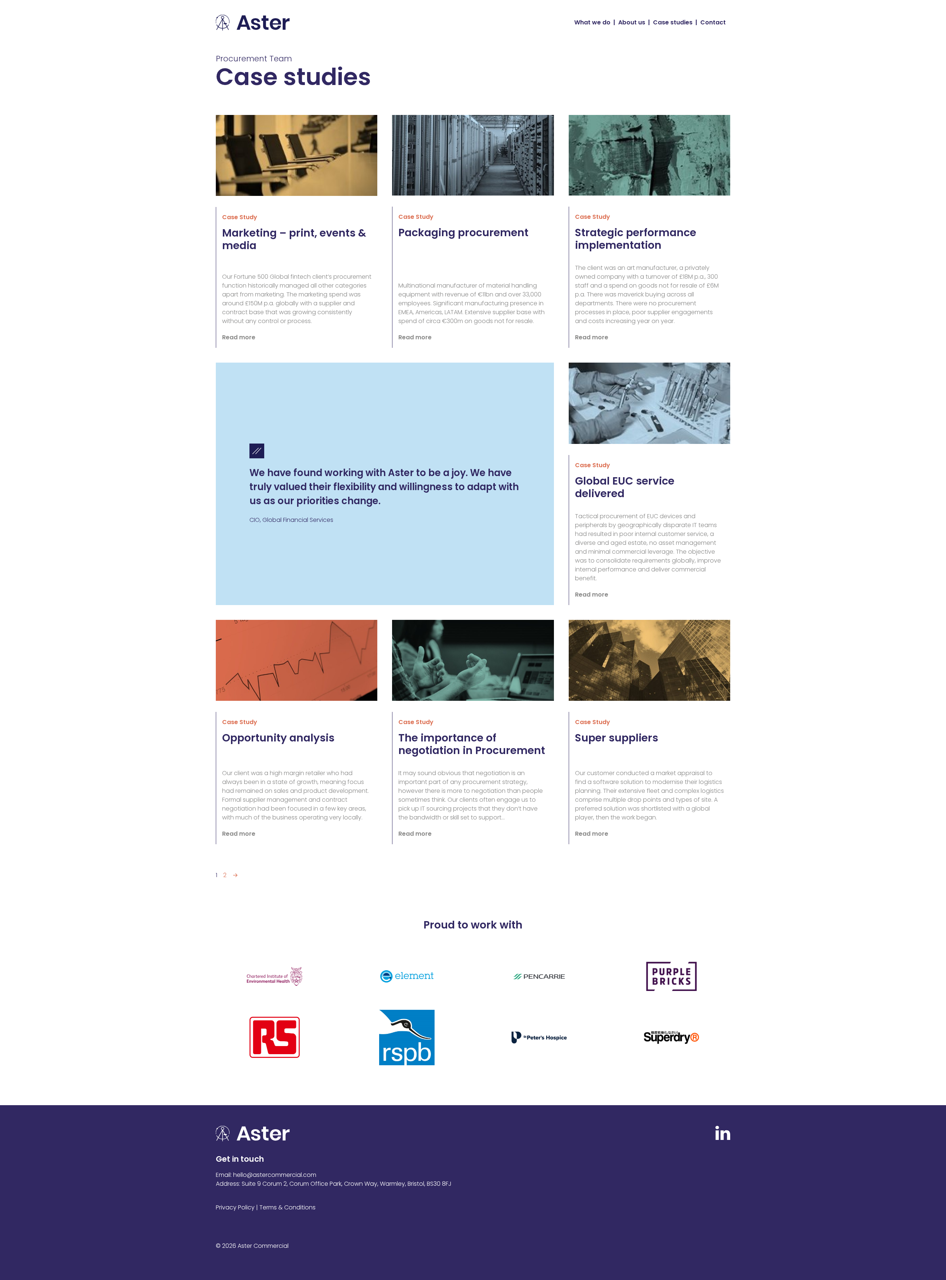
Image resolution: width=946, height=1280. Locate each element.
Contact (713, 22)
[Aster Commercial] (253, 23)
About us (631, 22)
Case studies (673, 22)
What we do (592, 22)
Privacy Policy (235, 1207)
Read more (238, 337)
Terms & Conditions (287, 1207)
